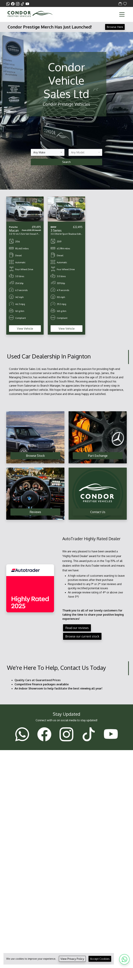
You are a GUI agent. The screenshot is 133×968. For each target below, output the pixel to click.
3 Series (56, 230)
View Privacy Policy (72, 959)
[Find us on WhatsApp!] (8, 3)
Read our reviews (77, 628)
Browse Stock (35, 456)
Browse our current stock (82, 636)
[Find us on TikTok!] (23, 3)
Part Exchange (98, 456)
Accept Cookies (100, 959)
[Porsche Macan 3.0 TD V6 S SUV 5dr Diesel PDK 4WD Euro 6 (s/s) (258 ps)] (25, 208)
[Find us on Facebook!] (13, 3)
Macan (14, 230)
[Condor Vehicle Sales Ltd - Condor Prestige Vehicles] (30, 14)
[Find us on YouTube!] (27, 3)
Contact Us (97, 512)
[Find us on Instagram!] (18, 3)
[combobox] (47, 152)
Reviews (35, 512)
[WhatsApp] (124, 959)
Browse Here (115, 27)
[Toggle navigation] (122, 14)
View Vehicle (25, 328)
